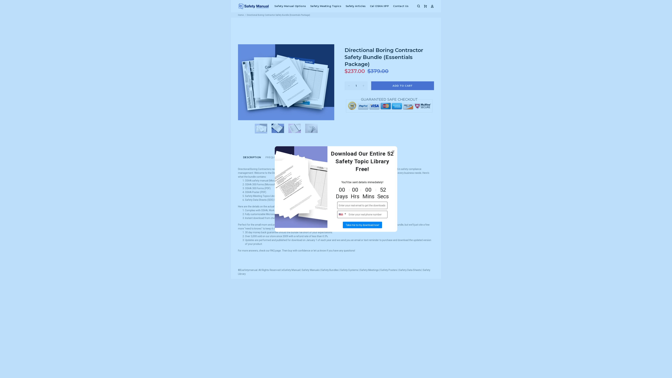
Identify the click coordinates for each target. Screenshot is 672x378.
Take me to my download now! (362, 225)
